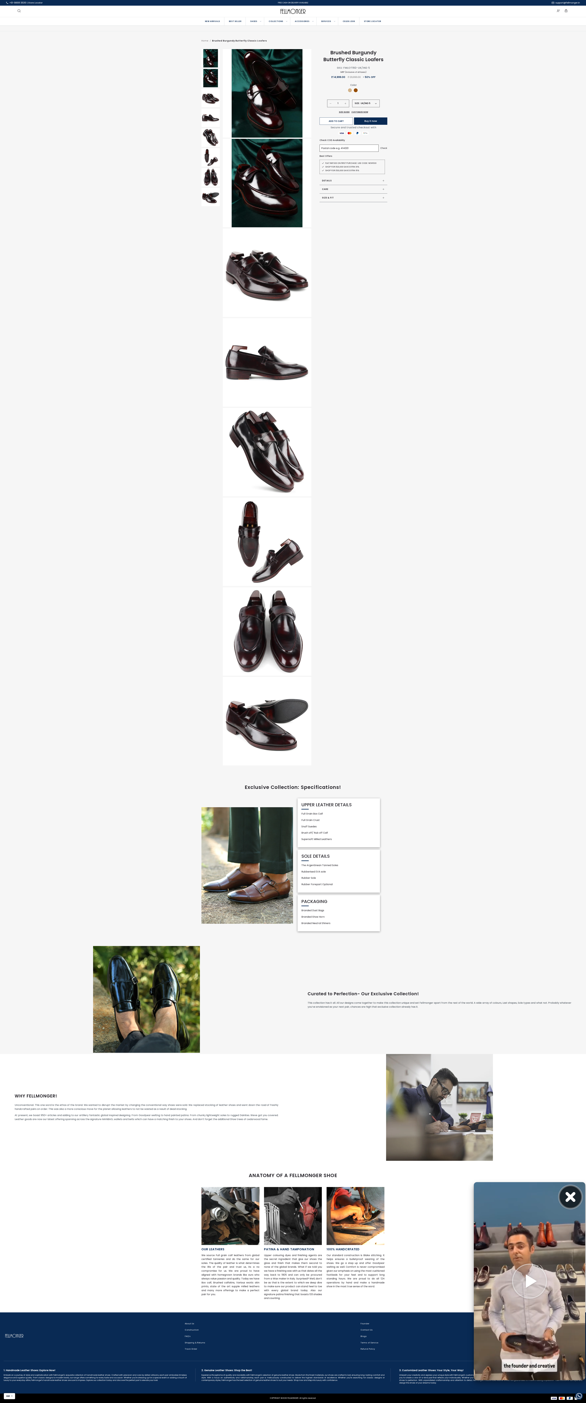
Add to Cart (336, 121)
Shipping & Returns (195, 1342)
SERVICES (326, 21)
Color (353, 85)
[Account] (558, 11)
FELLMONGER (292, 1398)
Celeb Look (349, 21)
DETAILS (327, 180)
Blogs (364, 1336)
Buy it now (370, 121)
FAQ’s (188, 1336)
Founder (365, 1323)
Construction (192, 1330)
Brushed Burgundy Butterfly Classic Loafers (239, 40)
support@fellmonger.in (567, 2)
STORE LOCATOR (372, 21)
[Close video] (570, 1197)
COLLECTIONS (276, 21)
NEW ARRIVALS (212, 21)
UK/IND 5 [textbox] (365, 103)
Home (204, 40)
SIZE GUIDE (344, 112)
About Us (189, 1323)
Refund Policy (368, 1349)
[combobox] (368, 103)
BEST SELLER (235, 21)
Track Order (191, 1349)
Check (383, 148)
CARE (325, 189)
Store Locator (35, 2)
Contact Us (367, 1330)
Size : (357, 103)
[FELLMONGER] (293, 11)
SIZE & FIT (328, 197)
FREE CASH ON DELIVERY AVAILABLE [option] (293, 3)
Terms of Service (369, 1342)
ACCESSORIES (302, 21)
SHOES (253, 21)
